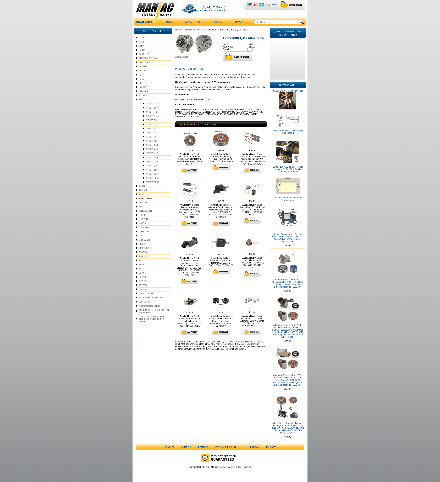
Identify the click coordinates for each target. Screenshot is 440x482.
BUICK (142, 50)
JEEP (141, 194)
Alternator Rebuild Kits (149, 306)
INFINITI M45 (152, 157)
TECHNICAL (145, 302)
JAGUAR (143, 190)
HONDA (142, 87)
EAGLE (142, 71)
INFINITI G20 (152, 120)
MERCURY (144, 231)
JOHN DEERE (145, 198)
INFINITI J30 (151, 141)
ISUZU (142, 186)
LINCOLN (143, 219)
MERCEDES (145, 227)
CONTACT (219, 22)
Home (178, 30)
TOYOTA (143, 285)
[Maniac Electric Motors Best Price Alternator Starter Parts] (155, 13)
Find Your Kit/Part (193, 22)
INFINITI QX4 (152, 174)
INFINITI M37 (152, 153)
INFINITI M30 (152, 149)
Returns (203, 447)
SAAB (141, 264)
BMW (141, 46)
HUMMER (143, 91)
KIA (140, 207)
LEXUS (142, 215)
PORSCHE (144, 256)
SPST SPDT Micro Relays (151, 297)
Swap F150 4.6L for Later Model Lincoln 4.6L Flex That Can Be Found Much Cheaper (288, 169)
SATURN (143, 269)
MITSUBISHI (144, 240)
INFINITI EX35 (152, 104)
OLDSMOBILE (145, 248)
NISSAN (142, 244)
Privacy (238, 22)
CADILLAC (144, 54)
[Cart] (291, 4)
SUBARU (143, 277)
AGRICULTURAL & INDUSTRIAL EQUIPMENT (154, 311)
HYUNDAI (143, 95)
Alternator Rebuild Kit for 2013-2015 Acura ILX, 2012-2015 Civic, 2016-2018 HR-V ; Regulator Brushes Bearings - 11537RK (287, 283)
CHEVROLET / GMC (148, 58)
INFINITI (142, 99)
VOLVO (142, 289)
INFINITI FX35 (152, 112)
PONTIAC (143, 252)
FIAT (141, 75)
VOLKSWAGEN (146, 293)
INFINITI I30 (151, 137)
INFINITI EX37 (152, 108)
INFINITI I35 (151, 132)
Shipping (186, 447)
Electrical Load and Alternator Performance (287, 199)
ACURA (142, 37)
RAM (141, 260)
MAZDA (142, 223)
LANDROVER (145, 211)
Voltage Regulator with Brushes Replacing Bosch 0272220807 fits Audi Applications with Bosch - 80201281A (288, 238)
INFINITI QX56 (152, 178)
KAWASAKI (144, 203)
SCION (142, 273)
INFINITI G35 (152, 124)
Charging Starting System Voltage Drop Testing (288, 131)
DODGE (142, 66)
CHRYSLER (144, 62)
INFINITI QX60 (152, 182)
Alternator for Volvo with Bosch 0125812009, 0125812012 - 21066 (153, 319)
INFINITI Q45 (152, 166)
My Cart (271, 447)
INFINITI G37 (152, 128)
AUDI (141, 42)
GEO (141, 83)
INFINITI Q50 (152, 170)
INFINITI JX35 (152, 145)
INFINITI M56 (152, 161)
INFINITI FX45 (152, 116)
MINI (141, 236)
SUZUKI (142, 281)
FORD (142, 79)
